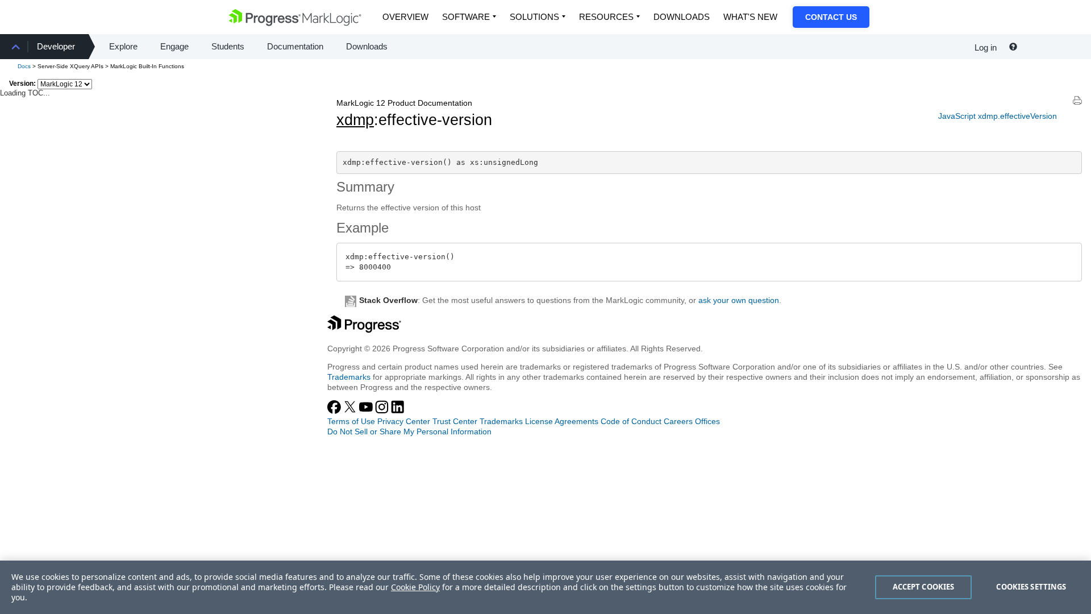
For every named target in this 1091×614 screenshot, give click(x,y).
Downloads (681, 17)
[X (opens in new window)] (351, 411)
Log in (986, 47)
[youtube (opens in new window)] (367, 411)
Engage (174, 46)
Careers (678, 421)
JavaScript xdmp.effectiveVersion (997, 116)
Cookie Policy (415, 587)
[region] (545, 587)
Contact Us (831, 17)
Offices (707, 421)
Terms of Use (351, 421)
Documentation (295, 46)
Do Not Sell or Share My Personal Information (409, 431)
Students (227, 46)
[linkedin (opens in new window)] (398, 411)
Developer (56, 46)
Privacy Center (403, 421)
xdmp (355, 119)
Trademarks (348, 376)
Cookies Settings (1031, 587)
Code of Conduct (631, 421)
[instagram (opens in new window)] (383, 411)
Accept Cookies (924, 587)
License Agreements (561, 421)
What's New (750, 17)
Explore (123, 46)
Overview (405, 17)
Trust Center (454, 421)
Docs (24, 66)
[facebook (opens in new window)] (335, 411)
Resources (606, 17)
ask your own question (738, 300)
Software (466, 17)
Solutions (534, 17)
